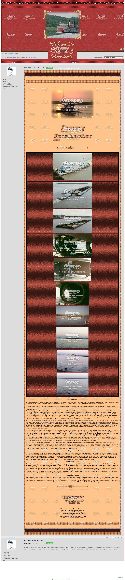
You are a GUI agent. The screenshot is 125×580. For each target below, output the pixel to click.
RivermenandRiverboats (9, 49)
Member (99, 48)
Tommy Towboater (31, 57)
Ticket (90, 48)
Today (94, 48)
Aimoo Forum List (83, 48)
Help (114, 48)
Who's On (109, 48)
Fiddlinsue (11, 64)
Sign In (117, 48)
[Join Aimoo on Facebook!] (123, 49)
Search (104, 48)
